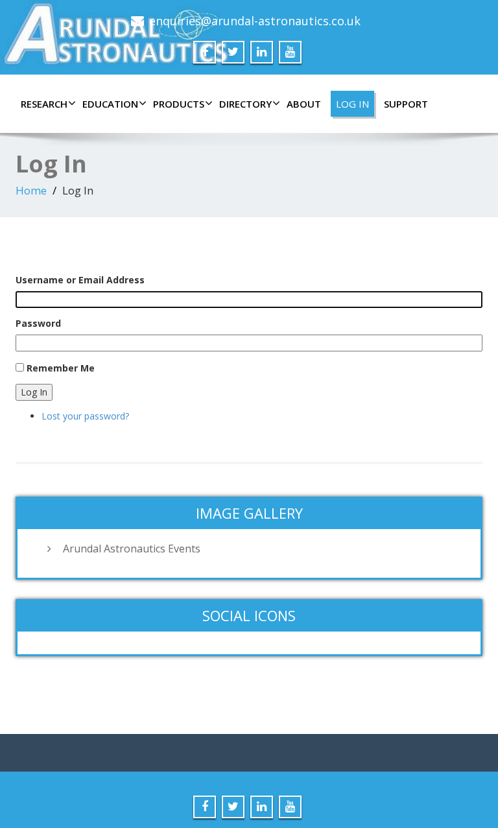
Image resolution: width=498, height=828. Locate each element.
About (304, 103)
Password (38, 323)
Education (110, 103)
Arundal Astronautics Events (131, 548)
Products (178, 103)
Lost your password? (85, 416)
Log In (352, 103)
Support (406, 103)
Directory (245, 103)
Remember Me (61, 368)
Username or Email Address (80, 280)
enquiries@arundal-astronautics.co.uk (255, 21)
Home (31, 190)
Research (44, 103)
